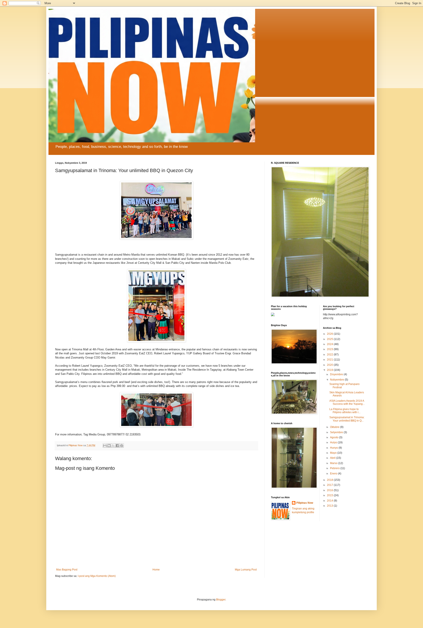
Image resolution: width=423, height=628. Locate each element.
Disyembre (337, 374)
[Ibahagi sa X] (113, 445)
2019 (330, 370)
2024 (330, 344)
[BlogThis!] (109, 445)
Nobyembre (337, 379)
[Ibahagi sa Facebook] (117, 445)
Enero (334, 473)
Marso (334, 463)
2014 (330, 500)
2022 (330, 354)
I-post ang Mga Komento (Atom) (97, 576)
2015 (330, 495)
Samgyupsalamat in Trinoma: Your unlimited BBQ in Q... (346, 419)
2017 (330, 485)
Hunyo (334, 447)
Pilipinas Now (304, 502)
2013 (330, 505)
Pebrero (335, 468)
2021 (330, 359)
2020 (330, 364)
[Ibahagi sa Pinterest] (121, 445)
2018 (330, 479)
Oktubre (335, 427)
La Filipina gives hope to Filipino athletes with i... (344, 411)
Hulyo (334, 442)
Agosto (334, 437)
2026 (330, 333)
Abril (333, 457)
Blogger (220, 599)
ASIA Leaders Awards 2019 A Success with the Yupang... (347, 402)
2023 (330, 349)
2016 (330, 490)
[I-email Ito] (105, 445)
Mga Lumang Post (246, 569)
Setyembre (337, 432)
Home (156, 569)
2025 (330, 339)
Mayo (333, 452)
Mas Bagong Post (66, 569)
